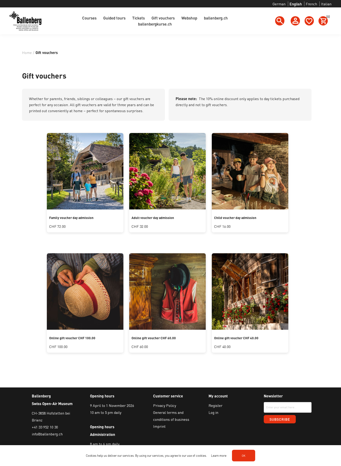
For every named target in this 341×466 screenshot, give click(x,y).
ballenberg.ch (216, 17)
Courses (89, 17)
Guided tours (114, 17)
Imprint (159, 426)
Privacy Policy (164, 405)
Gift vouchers (163, 17)
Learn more (218, 455)
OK (243, 455)
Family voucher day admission (71, 218)
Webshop (189, 17)
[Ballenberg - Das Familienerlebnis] (85, 208)
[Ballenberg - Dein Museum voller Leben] (167, 208)
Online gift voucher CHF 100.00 (72, 338)
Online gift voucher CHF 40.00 (236, 338)
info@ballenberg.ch (47, 433)
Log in (213, 412)
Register (215, 405)
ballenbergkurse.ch (155, 23)
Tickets (138, 17)
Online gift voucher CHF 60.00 (154, 338)
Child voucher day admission (235, 218)
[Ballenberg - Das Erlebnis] (85, 328)
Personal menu (295, 20)
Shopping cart (327, 17)
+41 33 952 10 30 (45, 427)
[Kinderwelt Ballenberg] (250, 208)
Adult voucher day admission (153, 218)
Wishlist (309, 20)
